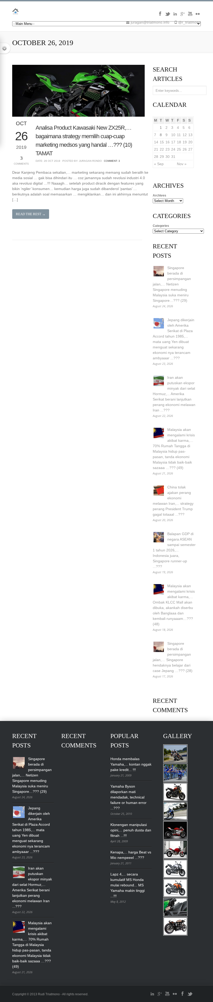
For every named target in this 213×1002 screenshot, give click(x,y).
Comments (21, 160)
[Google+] (182, 15)
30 (167, 157)
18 (179, 142)
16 (167, 142)
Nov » (182, 164)
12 (185, 135)
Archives (159, 195)
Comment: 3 (112, 160)
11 (179, 135)
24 (173, 149)
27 (190, 149)
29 (162, 157)
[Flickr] (198, 15)
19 (185, 142)
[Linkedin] (175, 15)
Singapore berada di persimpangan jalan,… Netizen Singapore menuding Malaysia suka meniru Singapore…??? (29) (172, 284)
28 (156, 157)
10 (173, 135)
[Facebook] (160, 15)
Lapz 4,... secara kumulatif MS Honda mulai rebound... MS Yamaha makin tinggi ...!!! (127, 885)
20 (190, 142)
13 (190, 135)
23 (167, 149)
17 (173, 142)
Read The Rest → (30, 214)
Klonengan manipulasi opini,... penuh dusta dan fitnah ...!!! (130, 830)
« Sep (159, 164)
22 (162, 149)
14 (156, 142)
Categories (161, 226)
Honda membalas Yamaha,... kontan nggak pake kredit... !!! (130, 764)
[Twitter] (167, 15)
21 (156, 149)
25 (179, 149)
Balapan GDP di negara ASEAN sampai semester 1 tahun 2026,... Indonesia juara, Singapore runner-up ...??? (174, 550)
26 (185, 149)
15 (162, 142)
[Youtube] (190, 15)
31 (173, 157)
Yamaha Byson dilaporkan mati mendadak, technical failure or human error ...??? (128, 797)
